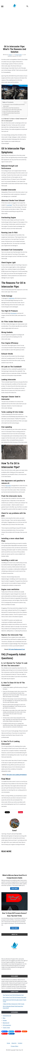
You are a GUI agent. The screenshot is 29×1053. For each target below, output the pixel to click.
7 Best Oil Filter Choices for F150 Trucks (13, 1004)
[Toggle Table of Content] (24, 102)
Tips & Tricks (18, 54)
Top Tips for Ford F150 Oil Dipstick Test (13, 995)
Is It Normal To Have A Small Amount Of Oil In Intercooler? (14, 105)
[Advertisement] (14, 27)
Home (8, 1043)
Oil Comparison (7, 1025)
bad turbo (11, 298)
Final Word (5, 114)
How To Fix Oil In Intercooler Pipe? (11, 111)
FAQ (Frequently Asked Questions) (11, 113)
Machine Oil (6, 1023)
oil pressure (13, 313)
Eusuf (10, 54)
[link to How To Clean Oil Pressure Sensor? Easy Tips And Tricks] (14, 901)
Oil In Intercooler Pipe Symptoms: (11, 108)
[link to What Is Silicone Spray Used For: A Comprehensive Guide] (14, 863)
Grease (5, 1020)
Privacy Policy (14, 1046)
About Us (13, 1043)
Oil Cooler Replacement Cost (16, 649)
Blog (4, 1018)
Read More (14, 888)
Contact (20, 1043)
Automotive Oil (7, 1015)
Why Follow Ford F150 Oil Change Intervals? (14, 997)
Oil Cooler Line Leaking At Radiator (16, 774)
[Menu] (2, 7)
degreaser (8, 485)
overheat (9, 205)
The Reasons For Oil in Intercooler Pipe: (12, 109)
